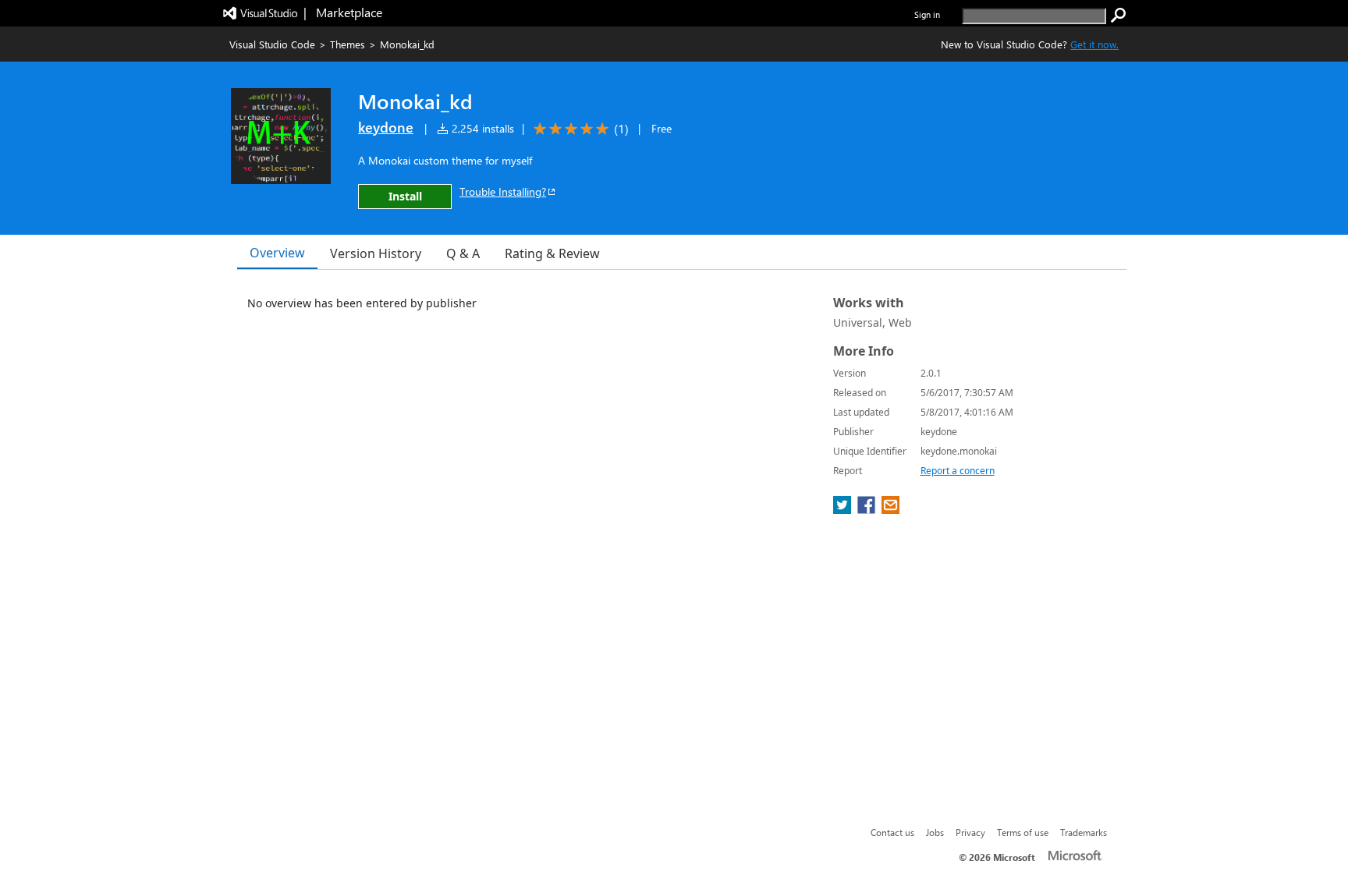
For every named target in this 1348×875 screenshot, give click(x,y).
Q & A (463, 253)
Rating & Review (552, 253)
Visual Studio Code (272, 44)
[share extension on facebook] (868, 509)
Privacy (970, 832)
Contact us (892, 832)
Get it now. (1094, 44)
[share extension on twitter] (844, 509)
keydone (385, 127)
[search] (1118, 15)
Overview (277, 252)
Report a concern (958, 470)
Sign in (927, 14)
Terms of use (1022, 832)
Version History (375, 253)
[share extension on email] (890, 509)
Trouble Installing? (502, 191)
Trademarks (1083, 832)
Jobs (935, 832)
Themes (347, 44)
